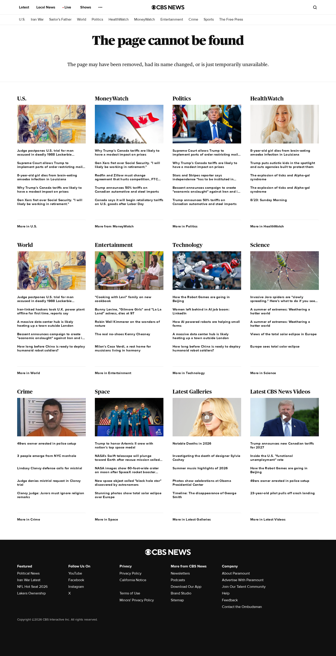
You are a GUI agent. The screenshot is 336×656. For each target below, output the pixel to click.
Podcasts (178, 580)
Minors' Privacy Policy (137, 600)
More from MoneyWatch (114, 226)
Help (225, 593)
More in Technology (189, 373)
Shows (86, 7)
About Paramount (236, 573)
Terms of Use (130, 593)
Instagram (76, 587)
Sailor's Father (60, 19)
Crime (193, 19)
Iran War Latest (28, 580)
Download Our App (186, 587)
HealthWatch (119, 19)
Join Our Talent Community (244, 587)
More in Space (106, 519)
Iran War (37, 19)
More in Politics (185, 226)
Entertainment (171, 19)
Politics (97, 19)
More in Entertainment (113, 373)
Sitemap (177, 600)
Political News (28, 573)
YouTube (75, 573)
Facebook (76, 580)
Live (68, 7)
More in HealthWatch (267, 226)
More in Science (263, 373)
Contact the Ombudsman (242, 607)
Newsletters (180, 573)
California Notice (133, 580)
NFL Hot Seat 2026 (32, 587)
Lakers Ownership (31, 593)
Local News (46, 7)
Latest (24, 7)
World (81, 19)
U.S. (22, 19)
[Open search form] (315, 7)
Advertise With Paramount (243, 580)
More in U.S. (27, 226)
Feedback (230, 600)
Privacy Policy (130, 573)
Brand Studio (181, 593)
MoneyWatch (144, 19)
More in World (28, 373)
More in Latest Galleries (192, 519)
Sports (209, 19)
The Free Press (231, 19)
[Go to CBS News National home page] (168, 7)
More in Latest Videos (267, 519)
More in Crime (28, 519)
